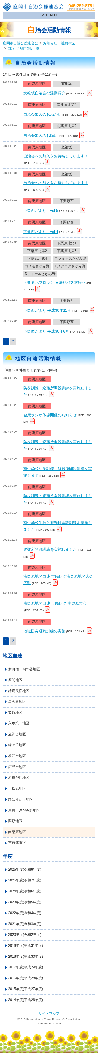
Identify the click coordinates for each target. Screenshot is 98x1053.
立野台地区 (17, 734)
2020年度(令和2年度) (24, 935)
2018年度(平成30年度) (25, 957)
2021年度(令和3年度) (24, 924)
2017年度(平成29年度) (25, 967)
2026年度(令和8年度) (24, 869)
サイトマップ (49, 1013)
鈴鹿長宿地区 (18, 691)
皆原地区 (15, 713)
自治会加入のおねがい (42, 114)
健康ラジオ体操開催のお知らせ (50, 415)
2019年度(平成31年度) (25, 946)
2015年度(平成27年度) (25, 989)
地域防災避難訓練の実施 (44, 631)
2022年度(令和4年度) (24, 913)
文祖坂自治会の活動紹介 (44, 93)
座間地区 (15, 680)
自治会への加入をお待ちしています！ (55, 156)
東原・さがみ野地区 (24, 810)
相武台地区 (17, 756)
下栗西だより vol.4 (40, 231)
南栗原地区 (17, 832)
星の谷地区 (17, 702)
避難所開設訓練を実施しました (50, 549)
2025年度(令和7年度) (24, 880)
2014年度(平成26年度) (25, 1000)
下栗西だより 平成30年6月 (46, 331)
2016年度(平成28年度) (25, 978)
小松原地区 (17, 789)
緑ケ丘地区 (17, 745)
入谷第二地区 (18, 723)
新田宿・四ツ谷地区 (24, 669)
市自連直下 (17, 843)
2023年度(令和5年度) (24, 902)
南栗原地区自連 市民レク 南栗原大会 (55, 603)
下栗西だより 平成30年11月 (47, 310)
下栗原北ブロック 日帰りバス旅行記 (54, 282)
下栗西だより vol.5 (40, 210)
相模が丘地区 (18, 778)
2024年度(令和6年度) (24, 891)
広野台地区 (17, 767)
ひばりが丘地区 (20, 799)
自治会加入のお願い (40, 135)
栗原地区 (15, 821)
